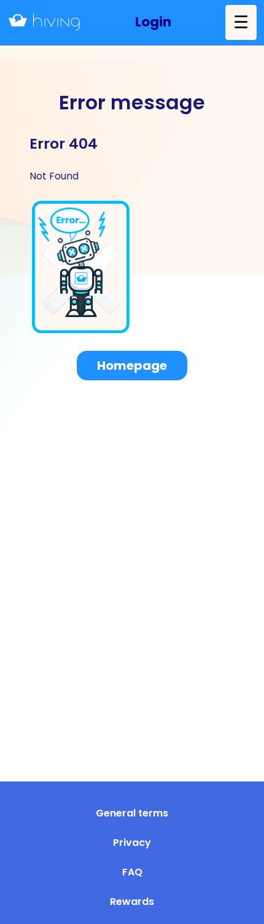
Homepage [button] (132, 365)
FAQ (132, 872)
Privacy (132, 843)
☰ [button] (241, 22)
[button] (153, 22)
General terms (132, 813)
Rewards (132, 902)
